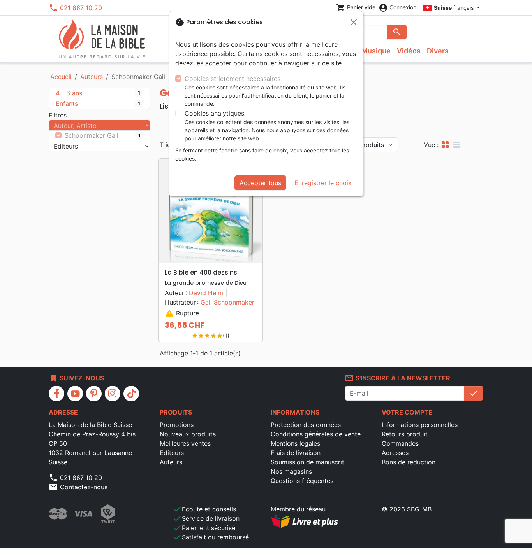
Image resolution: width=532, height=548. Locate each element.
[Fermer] (353, 22)
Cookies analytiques (214, 113)
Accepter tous (260, 183)
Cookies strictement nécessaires (232, 78)
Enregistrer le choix (323, 183)
